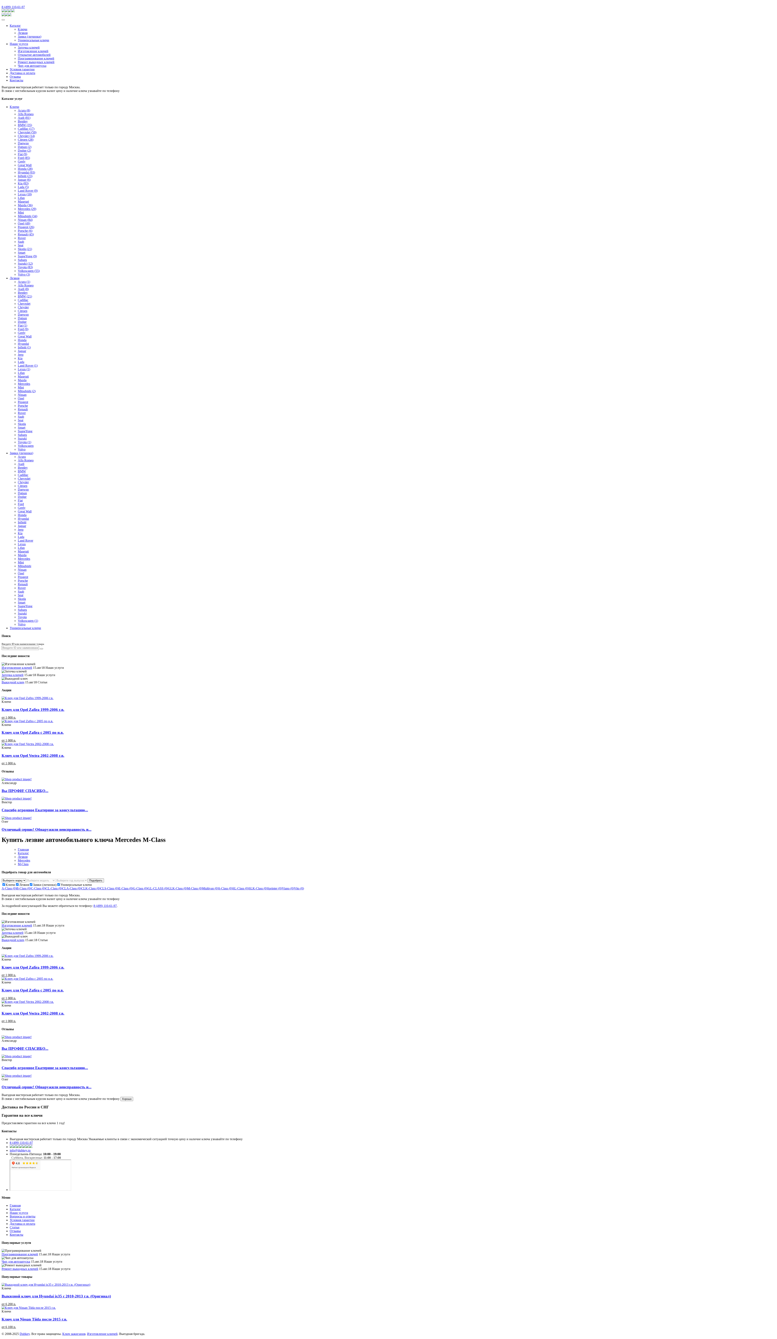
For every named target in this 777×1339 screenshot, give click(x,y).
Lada (23, 187)
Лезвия (23, 33)
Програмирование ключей (36, 58)
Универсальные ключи (33, 40)
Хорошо (127, 1098)
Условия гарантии (22, 69)
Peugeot (26, 227)
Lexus (25, 194)
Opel (24, 223)
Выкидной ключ (13, 682)
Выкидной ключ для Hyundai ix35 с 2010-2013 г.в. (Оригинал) (56, 1296)
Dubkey (25, 1334)
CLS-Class (109, 888)
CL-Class (54, 888)
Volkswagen (29, 271)
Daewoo (23, 143)
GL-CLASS (158, 888)
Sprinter (274, 888)
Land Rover (28, 190)
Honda (25, 168)
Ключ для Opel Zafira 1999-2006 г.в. (33, 709)
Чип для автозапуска (32, 65)
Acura (24, 110)
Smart (21, 252)
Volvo (24, 274)
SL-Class (240, 888)
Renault (26, 234)
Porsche (25, 230)
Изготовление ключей (33, 51)
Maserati (23, 376)
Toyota (25, 267)
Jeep (20, 354)
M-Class (23, 864)
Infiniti (25, 176)
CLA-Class (71, 888)
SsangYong (27, 256)
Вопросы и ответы (22, 1216)
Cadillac (26, 128)
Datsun (24, 147)
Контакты (16, 80)
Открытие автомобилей (34, 54)
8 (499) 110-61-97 (13, 7)
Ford (24, 158)
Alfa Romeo (26, 114)
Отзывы (15, 76)
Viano (288, 888)
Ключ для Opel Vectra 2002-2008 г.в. (33, 755)
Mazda (25, 205)
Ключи (22, 29)
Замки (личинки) (29, 36)
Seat (20, 245)
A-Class (9, 888)
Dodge (24, 150)
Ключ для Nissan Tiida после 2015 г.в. (34, 1319)
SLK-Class (258, 888)
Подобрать (95, 880)
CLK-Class (90, 888)
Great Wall (25, 165)
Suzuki (25, 263)
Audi (24, 117)
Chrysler (26, 136)
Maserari (23, 201)
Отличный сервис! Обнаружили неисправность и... (46, 829)
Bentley (23, 121)
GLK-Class (177, 888)
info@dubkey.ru (20, 1150)
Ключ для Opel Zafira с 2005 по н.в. (33, 732)
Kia (23, 183)
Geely (21, 161)
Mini (21, 212)
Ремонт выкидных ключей (36, 62)
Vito (299, 888)
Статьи (14, 1227)
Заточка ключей (29, 47)
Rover (22, 238)
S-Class (225, 888)
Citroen (25, 139)
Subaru (22, 260)
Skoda (25, 249)
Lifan (21, 198)
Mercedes (27, 209)
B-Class (23, 888)
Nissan (25, 220)
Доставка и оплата (22, 73)
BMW (25, 125)
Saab (21, 241)
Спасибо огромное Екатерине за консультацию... (45, 810)
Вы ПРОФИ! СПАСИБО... (25, 791)
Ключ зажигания (73, 1334)
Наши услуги (19, 44)
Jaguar (24, 179)
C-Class (38, 888)
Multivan (210, 888)
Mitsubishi (27, 216)
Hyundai (26, 172)
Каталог (15, 25)
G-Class (140, 888)
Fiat (22, 154)
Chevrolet (27, 132)
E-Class (126, 888)
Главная (23, 849)
